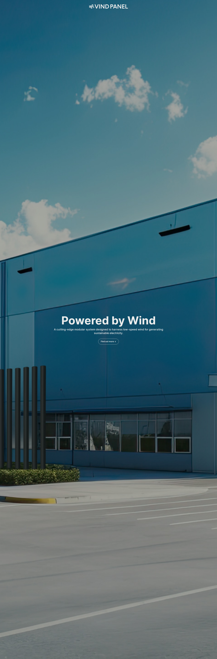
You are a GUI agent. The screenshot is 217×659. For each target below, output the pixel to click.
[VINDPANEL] (108, 6)
